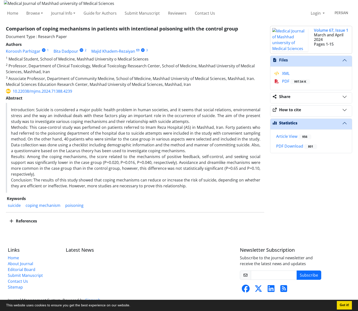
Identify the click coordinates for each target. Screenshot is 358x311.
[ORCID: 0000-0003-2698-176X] (143, 50)
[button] (132, 306)
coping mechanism (43, 205)
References (26, 221)
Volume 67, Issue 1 (331, 30)
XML (285, 73)
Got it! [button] (344, 305)
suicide (14, 205)
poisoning (74, 205)
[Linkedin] (271, 290)
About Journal (20, 263)
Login (316, 13)
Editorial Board (21, 269)
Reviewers (177, 13)
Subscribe (309, 275)
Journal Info (61, 13)
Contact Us (205, 13)
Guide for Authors (100, 13)
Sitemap (15, 287)
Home (12, 13)
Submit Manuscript (142, 13)
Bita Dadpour (66, 51)
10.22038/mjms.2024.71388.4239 (42, 91)
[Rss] (284, 290)
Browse (33, 13)
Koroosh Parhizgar (23, 51)
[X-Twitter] (258, 290)
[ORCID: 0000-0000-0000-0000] (43, 50)
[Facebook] (246, 290)
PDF (293, 81)
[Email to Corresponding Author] (138, 50)
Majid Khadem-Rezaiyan (113, 51)
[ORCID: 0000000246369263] (81, 50)
